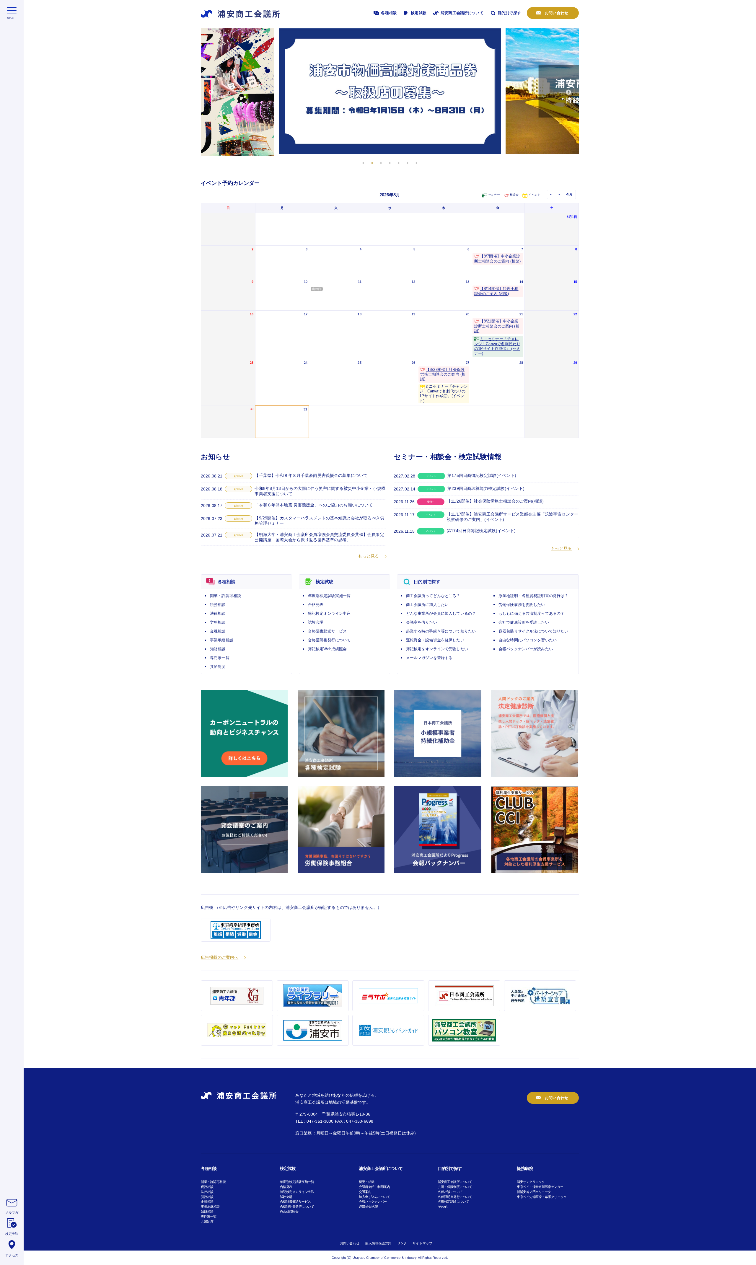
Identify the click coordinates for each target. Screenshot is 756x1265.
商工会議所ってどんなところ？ (433, 596)
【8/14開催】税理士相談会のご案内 (496, 291)
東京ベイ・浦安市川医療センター (540, 1187)
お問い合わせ (556, 13)
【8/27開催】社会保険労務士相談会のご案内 (442, 375)
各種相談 (388, 13)
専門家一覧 (219, 658)
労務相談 (218, 622)
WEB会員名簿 (368, 1206)
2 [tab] (372, 163)
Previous (211, 92)
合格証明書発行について (329, 640)
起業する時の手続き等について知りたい (441, 631)
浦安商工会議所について (461, 13)
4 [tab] (390, 163)
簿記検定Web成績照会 (327, 649)
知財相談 (218, 649)
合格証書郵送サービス (327, 631)
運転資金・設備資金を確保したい (435, 640)
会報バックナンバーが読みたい (525, 649)
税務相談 (218, 604)
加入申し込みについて (374, 1197)
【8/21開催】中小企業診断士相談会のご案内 (496, 326)
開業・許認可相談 (225, 596)
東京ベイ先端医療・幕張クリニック (541, 1197)
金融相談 (218, 631)
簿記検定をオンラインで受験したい (437, 649)
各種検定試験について (453, 1201)
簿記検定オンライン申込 (329, 613)
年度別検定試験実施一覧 (329, 596)
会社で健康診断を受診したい (523, 622)
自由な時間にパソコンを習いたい (527, 640)
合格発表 (316, 604)
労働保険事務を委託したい (521, 604)
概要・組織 (366, 1182)
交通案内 (365, 1192)
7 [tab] (416, 163)
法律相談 (218, 613)
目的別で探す (508, 13)
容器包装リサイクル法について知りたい (533, 631)
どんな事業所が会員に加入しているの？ (441, 613)
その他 (442, 1206)
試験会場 (316, 622)
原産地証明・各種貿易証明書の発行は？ (533, 596)
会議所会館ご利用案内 (374, 1187)
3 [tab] (381, 163)
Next (568, 92)
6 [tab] (407, 163)
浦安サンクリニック (531, 1182)
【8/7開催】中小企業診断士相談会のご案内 (497, 258)
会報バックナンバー (373, 1201)
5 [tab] (399, 163)
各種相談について (450, 1192)
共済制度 (218, 666)
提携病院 (525, 1168)
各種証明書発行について (455, 1197)
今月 (569, 194)
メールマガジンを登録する (429, 658)
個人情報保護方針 (378, 1243)
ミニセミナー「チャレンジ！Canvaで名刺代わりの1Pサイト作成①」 (497, 346)
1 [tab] (363, 163)
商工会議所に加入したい (427, 604)
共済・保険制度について (455, 1187)
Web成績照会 (289, 1211)
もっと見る (368, 556)
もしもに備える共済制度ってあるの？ (531, 613)
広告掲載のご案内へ (219, 957)
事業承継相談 (221, 640)
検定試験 (418, 13)
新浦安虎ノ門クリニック (534, 1192)
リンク (402, 1243)
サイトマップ (422, 1243)
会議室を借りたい (421, 622)
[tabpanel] (389, 91)
